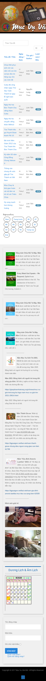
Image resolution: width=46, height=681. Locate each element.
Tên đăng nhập (11, 622)
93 (6, 230)
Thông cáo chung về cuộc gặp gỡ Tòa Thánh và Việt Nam (9, 174)
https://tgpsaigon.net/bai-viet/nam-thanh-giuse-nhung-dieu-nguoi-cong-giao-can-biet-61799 (22, 446)
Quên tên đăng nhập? (15, 656)
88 (6, 225)
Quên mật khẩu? (13, 655)
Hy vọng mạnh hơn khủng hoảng (9, 205)
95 (21, 230)
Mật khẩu (8, 633)
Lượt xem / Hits (37, 57)
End (6, 235)
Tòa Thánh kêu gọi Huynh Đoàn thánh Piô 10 (10, 132)
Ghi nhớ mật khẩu (12, 644)
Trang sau (30, 230)
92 (35, 225)
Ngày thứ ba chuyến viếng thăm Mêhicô (9, 122)
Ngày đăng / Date (21, 57)
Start (7, 219)
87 (36, 219)
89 (13, 225)
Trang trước (18, 219)
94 (13, 230)
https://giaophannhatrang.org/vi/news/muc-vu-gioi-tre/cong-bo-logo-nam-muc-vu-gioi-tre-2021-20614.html (23, 392)
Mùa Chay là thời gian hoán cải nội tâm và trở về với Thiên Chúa (10, 191)
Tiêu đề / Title (9, 57)
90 (21, 225)
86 (29, 219)
